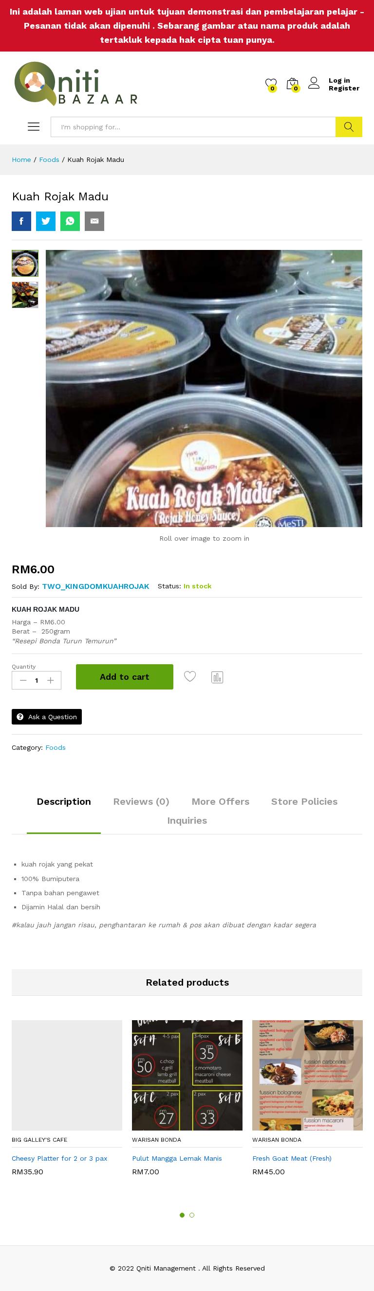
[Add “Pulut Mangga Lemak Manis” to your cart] (175, 1124)
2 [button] (191, 1215)
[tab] (64, 805)
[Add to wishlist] (191, 677)
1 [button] (182, 1215)
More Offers (220, 801)
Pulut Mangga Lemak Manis (177, 1158)
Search (349, 127)
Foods (55, 747)
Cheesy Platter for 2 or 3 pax (59, 1158)
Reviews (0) (141, 801)
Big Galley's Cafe (39, 1139)
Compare (217, 677)
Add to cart (125, 677)
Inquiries (187, 820)
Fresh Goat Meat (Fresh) (292, 1158)
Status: (169, 586)
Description (64, 801)
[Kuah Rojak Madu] (21, 221)
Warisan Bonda (156, 1139)
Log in (339, 80)
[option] (67, 1102)
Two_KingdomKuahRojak (95, 586)
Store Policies (304, 801)
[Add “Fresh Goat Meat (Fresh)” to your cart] (295, 1124)
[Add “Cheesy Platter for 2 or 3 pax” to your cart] (54, 1124)
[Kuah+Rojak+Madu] (46, 221)
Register (344, 88)
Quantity (24, 667)
